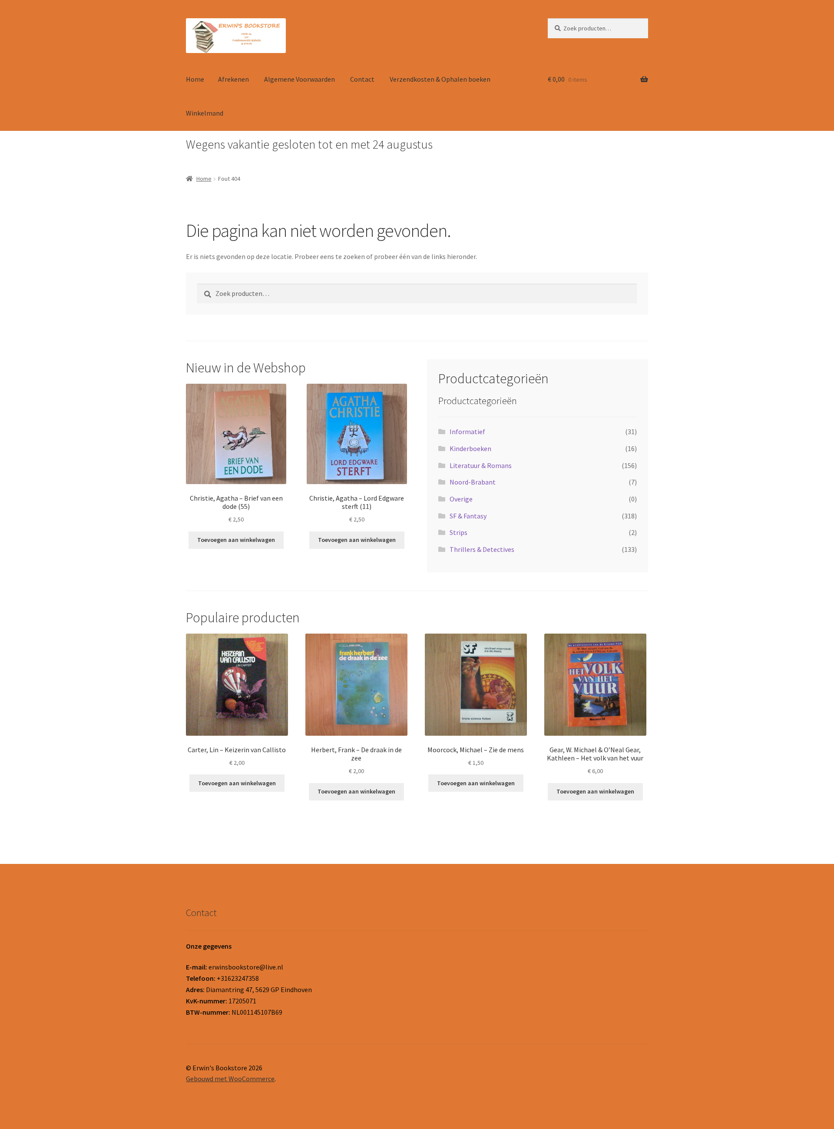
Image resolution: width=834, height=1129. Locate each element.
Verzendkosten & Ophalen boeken (440, 79)
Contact (362, 79)
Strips (458, 532)
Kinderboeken (470, 448)
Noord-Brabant (473, 482)
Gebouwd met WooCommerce (230, 1078)
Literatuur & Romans (481, 465)
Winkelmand (204, 113)
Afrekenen (233, 79)
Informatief (467, 431)
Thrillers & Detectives (482, 549)
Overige (461, 499)
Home (195, 79)
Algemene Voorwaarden (299, 79)
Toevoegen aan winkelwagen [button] (236, 540)
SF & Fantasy (468, 515)
